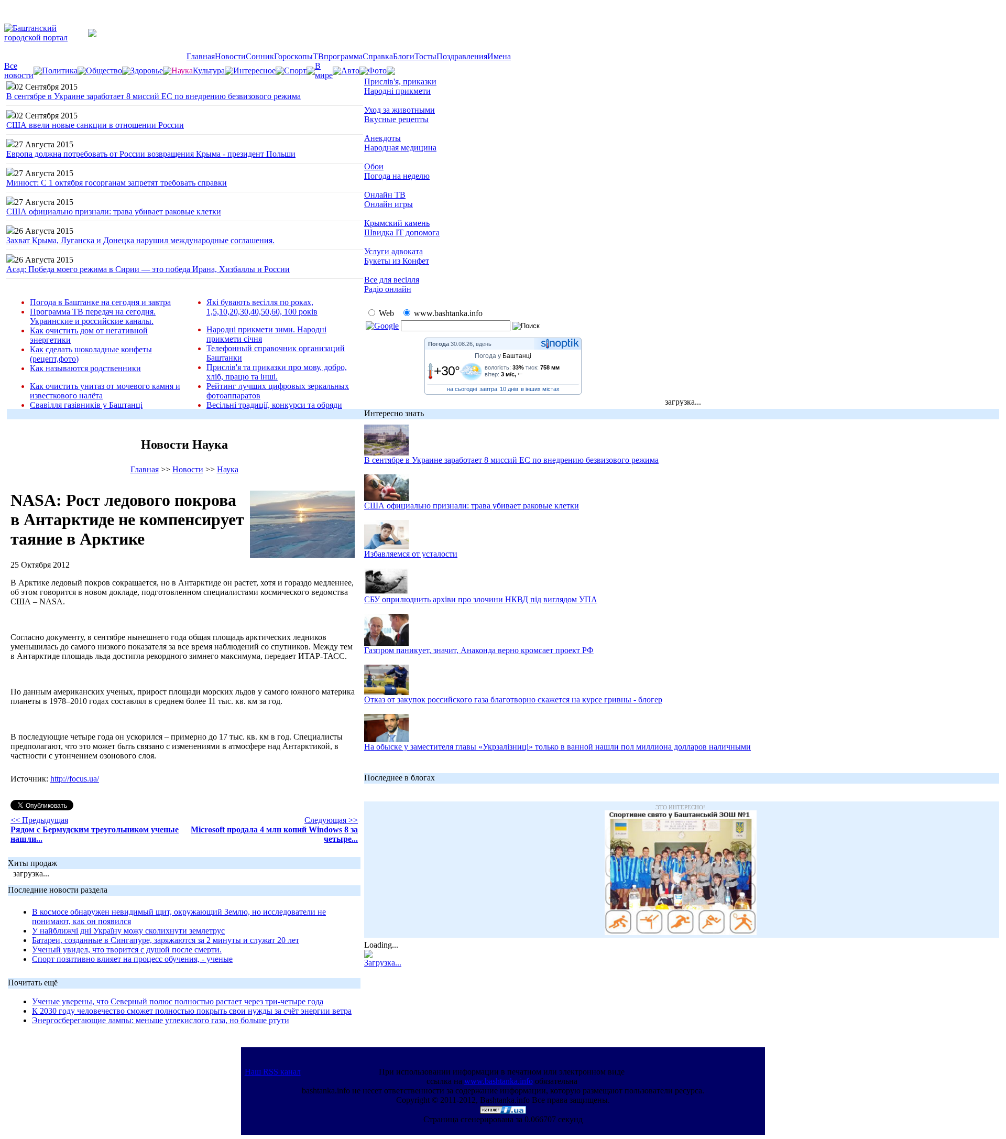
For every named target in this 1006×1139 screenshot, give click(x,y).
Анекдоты (382, 138)
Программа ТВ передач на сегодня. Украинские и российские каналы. (93, 316)
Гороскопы (293, 56)
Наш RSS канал (273, 1071)
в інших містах (540, 389)
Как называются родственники (85, 368)
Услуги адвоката (393, 251)
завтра (488, 389)
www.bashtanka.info (498, 1081)
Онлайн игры (388, 204)
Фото (377, 70)
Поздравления (461, 56)
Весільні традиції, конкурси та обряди (274, 404)
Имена (499, 56)
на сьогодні (462, 389)
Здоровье (146, 70)
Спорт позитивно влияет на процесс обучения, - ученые (132, 958)
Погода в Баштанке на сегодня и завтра (100, 302)
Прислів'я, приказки (400, 81)
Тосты (425, 56)
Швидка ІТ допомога (402, 232)
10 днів (509, 389)
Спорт (295, 70)
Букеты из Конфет (396, 260)
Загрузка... (382, 962)
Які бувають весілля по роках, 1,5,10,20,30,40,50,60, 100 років (262, 307)
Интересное (254, 70)
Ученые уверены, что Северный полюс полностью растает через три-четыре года (177, 1001)
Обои (374, 166)
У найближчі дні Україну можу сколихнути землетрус (128, 930)
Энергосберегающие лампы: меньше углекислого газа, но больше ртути (160, 1020)
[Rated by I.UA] (503, 1111)
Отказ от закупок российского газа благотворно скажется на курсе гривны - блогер (513, 699)
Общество (104, 70)
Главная (201, 56)
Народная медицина (400, 147)
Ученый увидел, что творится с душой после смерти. (127, 949)
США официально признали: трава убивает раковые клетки (113, 211)
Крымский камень (397, 223)
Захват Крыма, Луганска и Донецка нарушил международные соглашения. (140, 240)
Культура (209, 70)
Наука (227, 469)
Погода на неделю (397, 175)
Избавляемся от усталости (410, 553)
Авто (350, 70)
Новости (230, 56)
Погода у (503, 356)
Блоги (403, 56)
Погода (438, 344)
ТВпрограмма (338, 56)
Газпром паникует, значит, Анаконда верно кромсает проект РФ (479, 650)
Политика (60, 70)
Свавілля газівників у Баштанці (86, 404)
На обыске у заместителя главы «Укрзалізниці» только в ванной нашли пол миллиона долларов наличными (557, 746)
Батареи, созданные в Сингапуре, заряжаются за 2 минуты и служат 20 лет (165, 940)
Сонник (260, 56)
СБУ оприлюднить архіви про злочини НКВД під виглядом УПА (480, 599)
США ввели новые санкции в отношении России (95, 125)
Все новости (19, 70)
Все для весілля (391, 279)
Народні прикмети (397, 90)
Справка (378, 56)
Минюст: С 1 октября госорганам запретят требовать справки (116, 182)
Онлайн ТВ (385, 194)
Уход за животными (399, 109)
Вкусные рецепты (396, 119)
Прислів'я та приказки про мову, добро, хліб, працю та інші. (276, 372)
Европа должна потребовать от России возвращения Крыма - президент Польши (151, 153)
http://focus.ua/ (74, 778)
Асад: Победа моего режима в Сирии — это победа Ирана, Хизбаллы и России (148, 269)
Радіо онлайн (387, 289)
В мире (324, 70)
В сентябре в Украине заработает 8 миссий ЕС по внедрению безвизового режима (153, 96)
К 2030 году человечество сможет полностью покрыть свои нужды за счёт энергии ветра (192, 1010)
